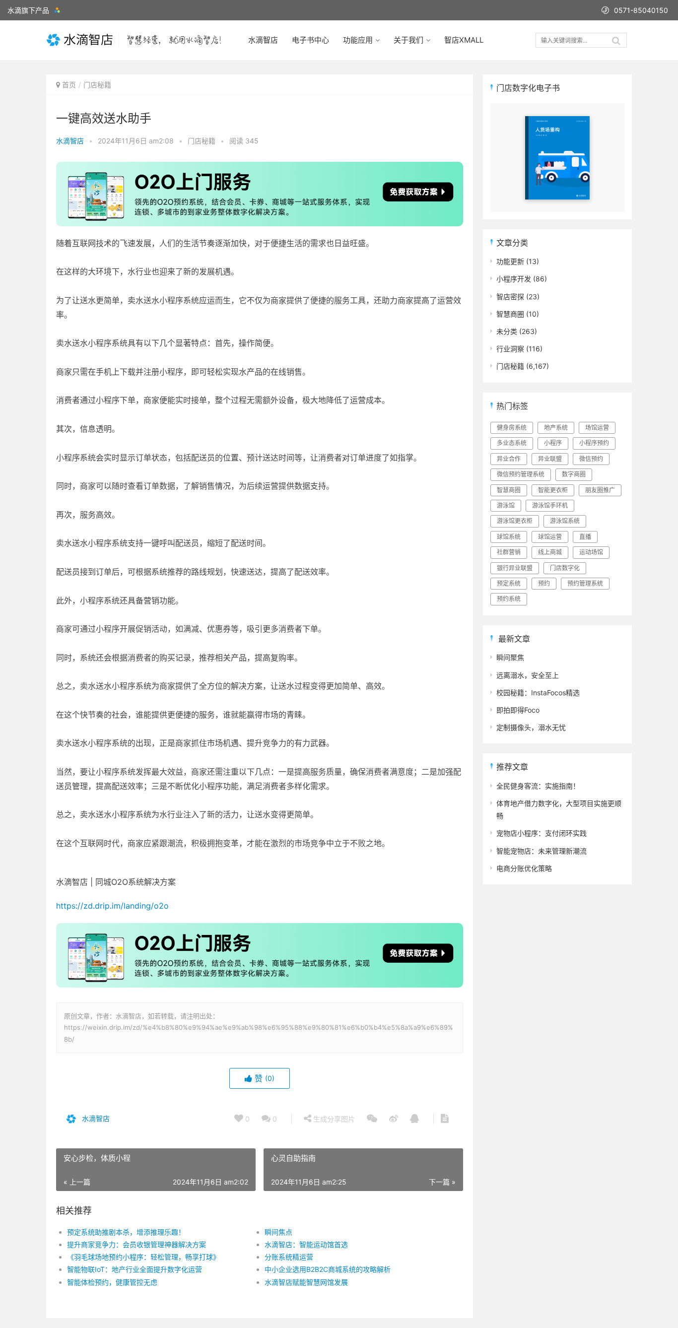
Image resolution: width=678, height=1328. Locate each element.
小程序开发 (513, 278)
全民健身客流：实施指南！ (538, 786)
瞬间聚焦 (510, 657)
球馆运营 (550, 536)
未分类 (506, 331)
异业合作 (509, 459)
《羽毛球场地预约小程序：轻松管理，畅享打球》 (143, 1257)
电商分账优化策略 (524, 868)
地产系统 (556, 427)
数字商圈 (574, 474)
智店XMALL (463, 40)
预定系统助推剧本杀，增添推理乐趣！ (126, 1232)
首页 (69, 84)
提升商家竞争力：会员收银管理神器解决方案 (136, 1244)
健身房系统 (512, 427)
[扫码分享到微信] (372, 1119)
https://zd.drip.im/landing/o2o (112, 906)
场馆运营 (597, 427)
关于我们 (408, 40)
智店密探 (510, 296)
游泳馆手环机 (550, 505)
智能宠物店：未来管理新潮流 (541, 851)
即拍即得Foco (518, 710)
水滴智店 (263, 40)
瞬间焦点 (278, 1232)
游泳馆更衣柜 (515, 521)
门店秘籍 (97, 84)
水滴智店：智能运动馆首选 (306, 1244)
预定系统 (509, 583)
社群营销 (509, 552)
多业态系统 (512, 443)
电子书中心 (310, 40)
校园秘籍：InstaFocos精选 (538, 692)
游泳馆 (506, 505)
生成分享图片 (333, 1119)
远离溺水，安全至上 (527, 675)
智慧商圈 (510, 314)
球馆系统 (509, 536)
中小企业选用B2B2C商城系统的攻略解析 (328, 1269)
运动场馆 (591, 552)
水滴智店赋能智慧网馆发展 (306, 1282)
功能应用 (358, 40)
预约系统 (509, 598)
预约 (544, 583)
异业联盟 (550, 459)
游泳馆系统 (565, 521)
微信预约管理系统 (520, 474)
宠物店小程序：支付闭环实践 (541, 833)
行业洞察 (510, 348)
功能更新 (510, 261)
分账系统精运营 (289, 1257)
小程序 (553, 443)
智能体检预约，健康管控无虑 (112, 1282)
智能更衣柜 (553, 490)
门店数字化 (565, 568)
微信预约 (591, 459)
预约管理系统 (585, 583)
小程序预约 (594, 443)
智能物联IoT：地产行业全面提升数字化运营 (134, 1269)
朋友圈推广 (600, 490)
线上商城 (550, 552)
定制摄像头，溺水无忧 (531, 727)
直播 (585, 536)
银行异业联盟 (515, 568)
